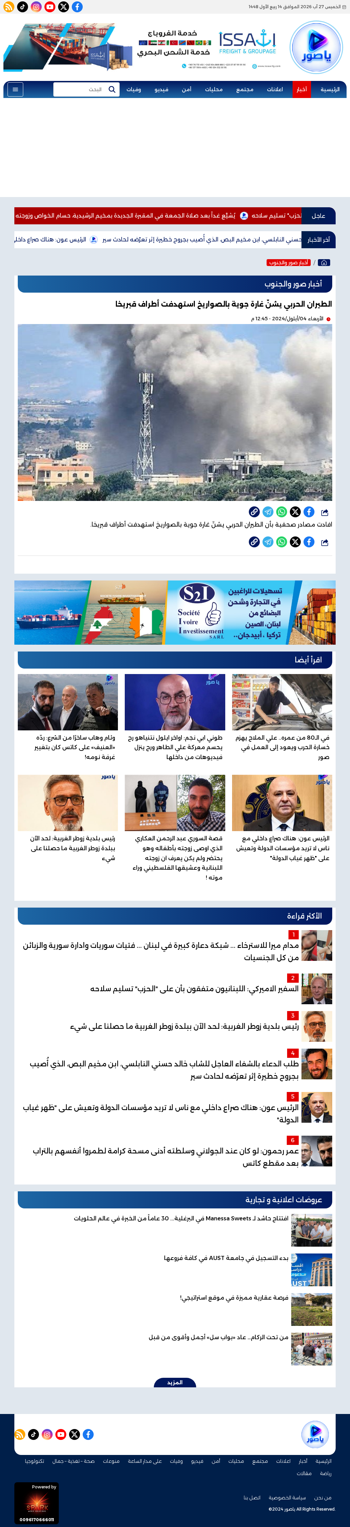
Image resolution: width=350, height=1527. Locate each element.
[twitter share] (295, 511)
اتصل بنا (252, 1498)
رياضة (326, 1473)
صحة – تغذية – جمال (73, 1461)
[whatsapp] (254, 511)
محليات (214, 89)
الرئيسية (330, 89)
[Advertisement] (175, 149)
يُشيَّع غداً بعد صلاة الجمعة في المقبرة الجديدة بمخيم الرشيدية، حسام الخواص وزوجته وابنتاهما (166, 215)
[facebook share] (309, 511)
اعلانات (275, 89)
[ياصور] (316, 38)
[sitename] (315, 1434)
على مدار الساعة (145, 1461)
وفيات (133, 89)
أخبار (302, 89)
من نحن (323, 1498)
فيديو (161, 89)
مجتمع (244, 89)
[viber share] (267, 511)
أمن (186, 89)
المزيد (175, 1382)
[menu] (15, 89)
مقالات (304, 1473)
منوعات (111, 1461)
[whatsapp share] (281, 511)
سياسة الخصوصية (287, 1498)
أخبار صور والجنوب (288, 263)
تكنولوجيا (34, 1461)
